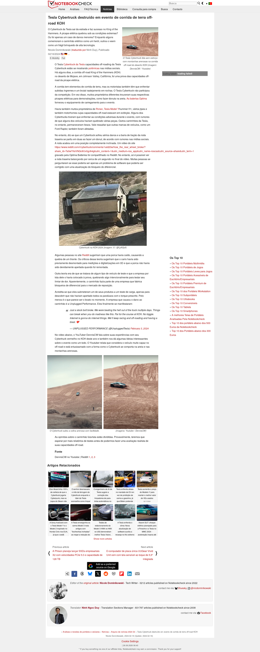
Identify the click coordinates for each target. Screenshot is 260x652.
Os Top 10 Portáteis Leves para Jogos (192, 271)
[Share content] (67, 574)
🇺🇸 (62, 54)
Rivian (99, 109)
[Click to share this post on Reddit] (106, 574)
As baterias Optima (137, 98)
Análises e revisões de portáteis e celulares (81, 631)
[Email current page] (137, 574)
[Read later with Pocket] (114, 574)
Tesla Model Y (111, 109)
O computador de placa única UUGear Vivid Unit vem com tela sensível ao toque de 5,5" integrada (129, 555)
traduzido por (79, 50)
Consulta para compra (144, 9)
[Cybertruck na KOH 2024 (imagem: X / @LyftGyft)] (103, 208)
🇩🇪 (65, 54)
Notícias (107, 9)
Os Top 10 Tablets (181, 307)
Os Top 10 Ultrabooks (183, 299)
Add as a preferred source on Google (106, 565)
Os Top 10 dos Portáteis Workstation (191, 291)
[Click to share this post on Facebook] (74, 574)
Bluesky (182, 588)
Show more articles (103, 538)
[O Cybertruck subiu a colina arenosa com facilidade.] (74, 392)
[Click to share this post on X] (98, 574)
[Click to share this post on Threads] (82, 574)
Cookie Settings (130, 641)
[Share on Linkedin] (129, 574)
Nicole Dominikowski (112, 583)
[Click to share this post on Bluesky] (90, 574)
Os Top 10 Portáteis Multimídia (188, 263)
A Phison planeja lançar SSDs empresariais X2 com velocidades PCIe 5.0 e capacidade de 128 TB (77, 555)
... (69, 54)
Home (62, 9)
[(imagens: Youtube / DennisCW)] (131, 392)
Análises (74, 9)
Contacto (177, 9)
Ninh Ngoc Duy (90, 607)
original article (91, 583)
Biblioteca (122, 9)
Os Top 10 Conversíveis (184, 303)
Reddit (85, 255)
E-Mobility (54, 58)
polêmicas (93, 68)
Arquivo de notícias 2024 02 (123, 631)
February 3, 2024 (140, 328)
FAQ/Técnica (91, 9)
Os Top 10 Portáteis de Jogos (187, 267)
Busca (164, 9)
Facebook (205, 612)
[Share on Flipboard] (121, 574)
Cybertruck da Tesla (74, 64)
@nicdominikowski (200, 588)
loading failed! (169, 73)
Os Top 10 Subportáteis (184, 295)
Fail (63, 58)
